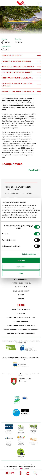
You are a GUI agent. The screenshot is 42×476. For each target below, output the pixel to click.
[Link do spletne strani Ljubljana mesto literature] (21, 412)
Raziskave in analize (21, 321)
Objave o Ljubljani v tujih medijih (21, 333)
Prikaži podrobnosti (29, 254)
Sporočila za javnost (21, 309)
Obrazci (21, 299)
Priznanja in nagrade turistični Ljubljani (21, 329)
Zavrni (21, 273)
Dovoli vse (21, 260)
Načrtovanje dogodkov (21, 283)
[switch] (37, 233)
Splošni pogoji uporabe (10, 466)
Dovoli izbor (21, 267)
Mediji (21, 305)
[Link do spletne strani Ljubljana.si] (21, 381)
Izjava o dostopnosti (29, 464)
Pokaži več (33, 170)
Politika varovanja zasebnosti (27, 466)
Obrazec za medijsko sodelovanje (21, 317)
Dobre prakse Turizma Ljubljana (21, 325)
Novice (21, 295)
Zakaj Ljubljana (21, 279)
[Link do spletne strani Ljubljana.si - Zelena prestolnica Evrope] (21, 400)
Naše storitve (21, 287)
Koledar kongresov (21, 291)
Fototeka (21, 313)
